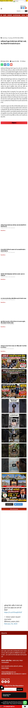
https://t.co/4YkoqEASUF (13, 612)
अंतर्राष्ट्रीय (9, 15)
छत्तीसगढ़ (21, 38)
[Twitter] (23, 8)
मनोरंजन (23, 15)
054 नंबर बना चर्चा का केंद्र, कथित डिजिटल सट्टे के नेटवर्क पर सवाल (13, 298)
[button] (2, 64)
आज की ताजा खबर (16, 15)
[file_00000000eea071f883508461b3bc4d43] (14, 165)
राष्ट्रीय (4, 15)
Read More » (3, 230)
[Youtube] (26, 0)
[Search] (26, 11)
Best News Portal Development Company (16, 702)
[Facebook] (21, 8)
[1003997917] (14, 524)
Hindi (16, 1)
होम (1, 15)
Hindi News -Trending (7, 38)
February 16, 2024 (10, 624)
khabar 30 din (6, 703)
